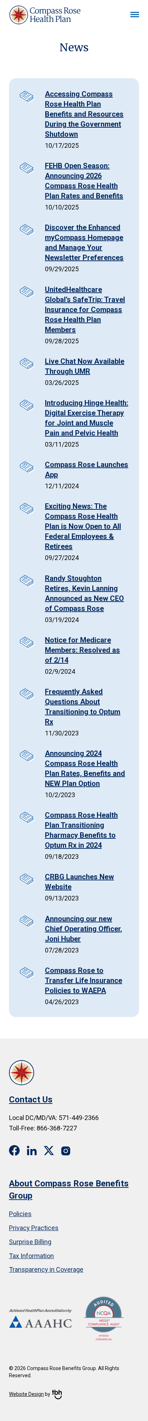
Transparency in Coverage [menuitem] (46, 1269)
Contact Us (30, 1100)
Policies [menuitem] (20, 1214)
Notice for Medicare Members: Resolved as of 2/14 (82, 650)
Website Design (26, 1394)
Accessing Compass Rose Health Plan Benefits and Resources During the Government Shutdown (84, 114)
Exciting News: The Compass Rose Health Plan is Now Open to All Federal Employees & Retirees (83, 526)
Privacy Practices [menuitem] (34, 1228)
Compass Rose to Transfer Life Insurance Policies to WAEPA (83, 980)
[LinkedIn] (32, 1150)
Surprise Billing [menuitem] (30, 1242)
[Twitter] (49, 1150)
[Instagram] (66, 1150)
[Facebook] (14, 1150)
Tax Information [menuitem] (31, 1256)
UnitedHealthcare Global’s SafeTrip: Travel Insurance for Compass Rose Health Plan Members (85, 309)
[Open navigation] (135, 15)
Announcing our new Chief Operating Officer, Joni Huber (83, 928)
